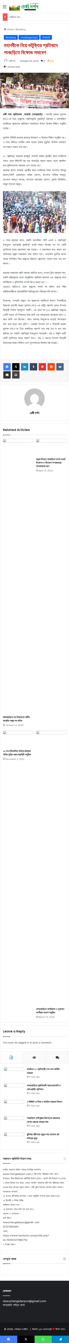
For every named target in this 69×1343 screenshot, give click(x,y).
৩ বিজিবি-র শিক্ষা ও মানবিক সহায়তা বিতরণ (44, 1102)
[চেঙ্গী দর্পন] (24, 7)
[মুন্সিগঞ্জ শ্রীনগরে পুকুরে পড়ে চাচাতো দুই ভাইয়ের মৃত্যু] (14, 1139)
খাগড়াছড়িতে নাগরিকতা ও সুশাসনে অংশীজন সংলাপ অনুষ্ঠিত (50, 1010)
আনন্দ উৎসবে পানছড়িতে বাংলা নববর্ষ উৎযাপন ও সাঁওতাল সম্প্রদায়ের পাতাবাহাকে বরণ (50, 462)
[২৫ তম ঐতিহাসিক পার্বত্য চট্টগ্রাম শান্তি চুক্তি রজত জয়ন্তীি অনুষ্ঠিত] (18, 739)
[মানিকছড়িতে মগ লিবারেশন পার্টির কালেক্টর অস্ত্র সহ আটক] (18, 576)
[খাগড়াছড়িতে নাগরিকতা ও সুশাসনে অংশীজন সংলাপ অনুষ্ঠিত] (51, 868)
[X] (16, 366)
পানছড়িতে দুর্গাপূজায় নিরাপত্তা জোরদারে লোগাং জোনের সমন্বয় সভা (43, 1120)
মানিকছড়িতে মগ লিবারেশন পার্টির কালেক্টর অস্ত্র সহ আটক (16, 718)
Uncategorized (29, 37)
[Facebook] (7, 366)
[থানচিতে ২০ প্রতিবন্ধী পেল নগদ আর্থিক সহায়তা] (14, 1074)
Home (10, 29)
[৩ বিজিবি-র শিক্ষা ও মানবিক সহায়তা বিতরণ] (14, 1107)
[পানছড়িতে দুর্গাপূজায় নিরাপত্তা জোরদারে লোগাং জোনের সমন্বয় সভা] (14, 1123)
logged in (23, 1042)
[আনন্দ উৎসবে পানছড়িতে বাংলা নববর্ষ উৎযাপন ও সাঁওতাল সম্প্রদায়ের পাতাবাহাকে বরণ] (51, 447)
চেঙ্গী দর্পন (12, 61)
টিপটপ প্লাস (60, 1329)
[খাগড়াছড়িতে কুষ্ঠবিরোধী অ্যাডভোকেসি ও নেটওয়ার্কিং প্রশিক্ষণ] (14, 1090)
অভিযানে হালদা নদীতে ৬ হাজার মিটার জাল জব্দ (27, 17)
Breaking (21, 29)
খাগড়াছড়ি (46, 37)
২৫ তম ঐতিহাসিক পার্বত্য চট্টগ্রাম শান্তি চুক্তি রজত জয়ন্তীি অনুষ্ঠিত (17, 752)
